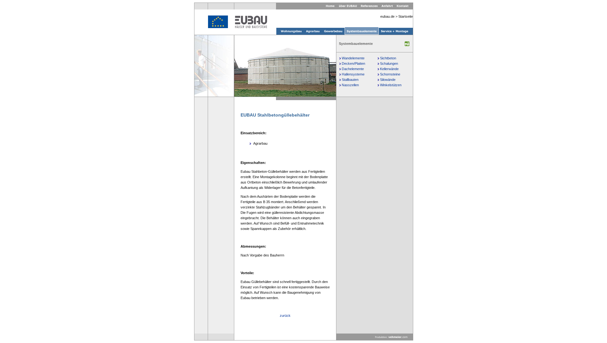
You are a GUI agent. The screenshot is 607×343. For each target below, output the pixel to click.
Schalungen (389, 63)
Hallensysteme (353, 74)
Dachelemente (353, 69)
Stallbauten (350, 79)
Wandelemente (353, 58)
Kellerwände (389, 69)
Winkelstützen (391, 85)
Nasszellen (350, 85)
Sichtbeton (388, 58)
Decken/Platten (353, 63)
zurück (285, 315)
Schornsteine (390, 74)
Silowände (387, 79)
